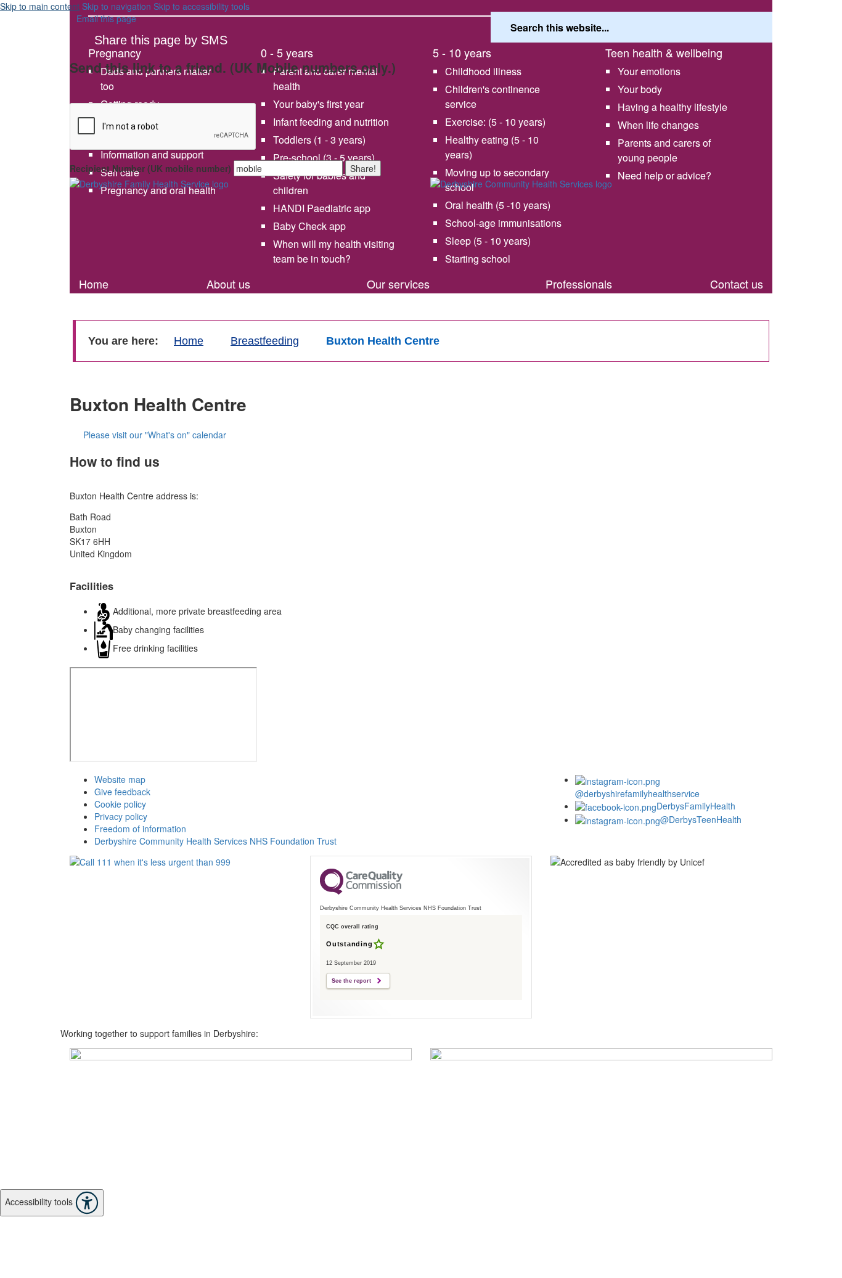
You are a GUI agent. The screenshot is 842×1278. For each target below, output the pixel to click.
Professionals (579, 284)
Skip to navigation (116, 6)
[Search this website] (752, 27)
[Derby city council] (601, 1097)
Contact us (736, 284)
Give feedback (122, 791)
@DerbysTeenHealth (701, 819)
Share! (363, 168)
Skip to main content (40, 6)
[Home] (241, 214)
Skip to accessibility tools (201, 6)
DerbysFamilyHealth (695, 806)
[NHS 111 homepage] (181, 890)
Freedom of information (140, 828)
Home (93, 284)
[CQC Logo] (361, 891)
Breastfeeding (265, 341)
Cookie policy (120, 804)
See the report (351, 981)
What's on (122, 267)
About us (228, 284)
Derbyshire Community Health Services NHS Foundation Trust (215, 841)
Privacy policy (120, 816)
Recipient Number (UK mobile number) (150, 168)
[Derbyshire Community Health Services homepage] (601, 222)
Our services (398, 284)
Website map (119, 779)
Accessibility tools (40, 1201)
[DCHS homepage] (241, 1118)
